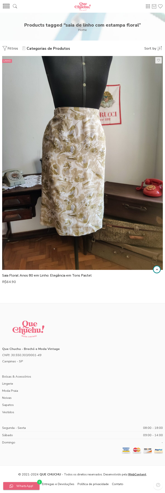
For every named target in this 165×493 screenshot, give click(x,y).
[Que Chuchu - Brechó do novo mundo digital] (82, 6)
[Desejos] (158, 60)
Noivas (7, 398)
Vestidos (8, 412)
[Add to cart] (157, 269)
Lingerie (7, 383)
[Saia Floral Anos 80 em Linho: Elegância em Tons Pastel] (82, 163)
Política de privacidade (93, 484)
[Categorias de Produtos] (147, 6)
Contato (117, 484)
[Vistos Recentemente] (158, 485)
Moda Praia (10, 391)
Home (82, 30)
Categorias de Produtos (48, 48)
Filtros (13, 48)
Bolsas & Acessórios (16, 376)
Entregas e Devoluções (58, 484)
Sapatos (8, 405)
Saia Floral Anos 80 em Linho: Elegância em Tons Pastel (47, 275)
